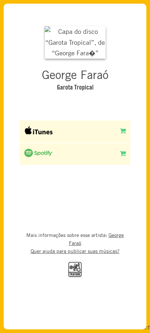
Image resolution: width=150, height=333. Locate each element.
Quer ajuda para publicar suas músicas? (75, 251)
